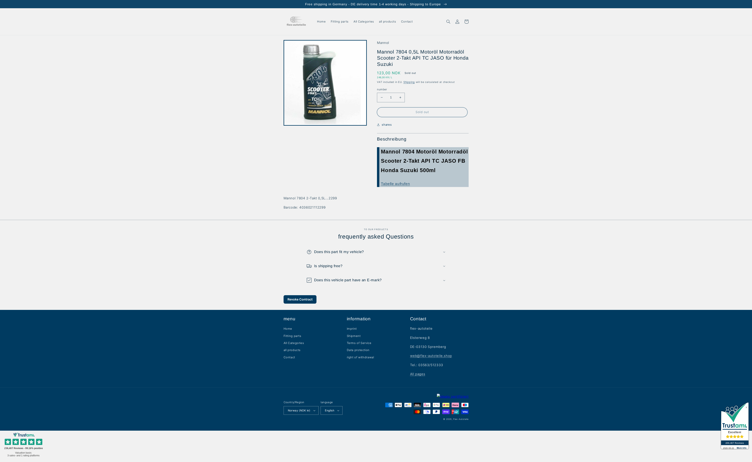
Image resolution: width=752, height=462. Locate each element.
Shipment (354, 336)
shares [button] (387, 124)
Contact (289, 357)
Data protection (358, 350)
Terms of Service (359, 343)
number (382, 89)
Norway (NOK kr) (299, 410)
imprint (352, 328)
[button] (448, 21)
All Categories (294, 343)
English (329, 410)
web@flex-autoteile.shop (431, 356)
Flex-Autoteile (460, 419)
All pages (417, 374)
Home (288, 328)
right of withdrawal (360, 357)
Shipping (409, 82)
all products (292, 350)
